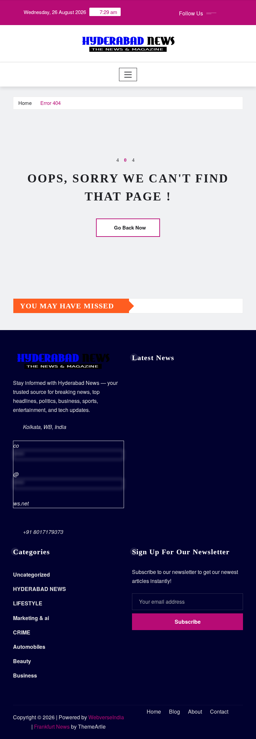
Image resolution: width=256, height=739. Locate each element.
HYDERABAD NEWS (39, 589)
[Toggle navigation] (128, 74)
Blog (174, 711)
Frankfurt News (52, 726)
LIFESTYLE (27, 603)
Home (25, 102)
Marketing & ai (31, 618)
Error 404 (50, 102)
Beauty (22, 661)
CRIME (21, 632)
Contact (219, 711)
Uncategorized (31, 574)
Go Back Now (130, 227)
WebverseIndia (106, 717)
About (195, 711)
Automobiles (29, 646)
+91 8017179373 (43, 532)
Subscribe (188, 621)
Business (25, 675)
